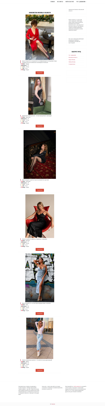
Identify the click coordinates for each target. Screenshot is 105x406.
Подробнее (39, 72)
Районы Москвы (72, 61)
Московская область (73, 57)
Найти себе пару (70, 1)
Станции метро (72, 64)
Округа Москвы (72, 59)
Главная (52, 1)
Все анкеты (60, 1)
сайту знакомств (77, 386)
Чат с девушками (80, 1)
